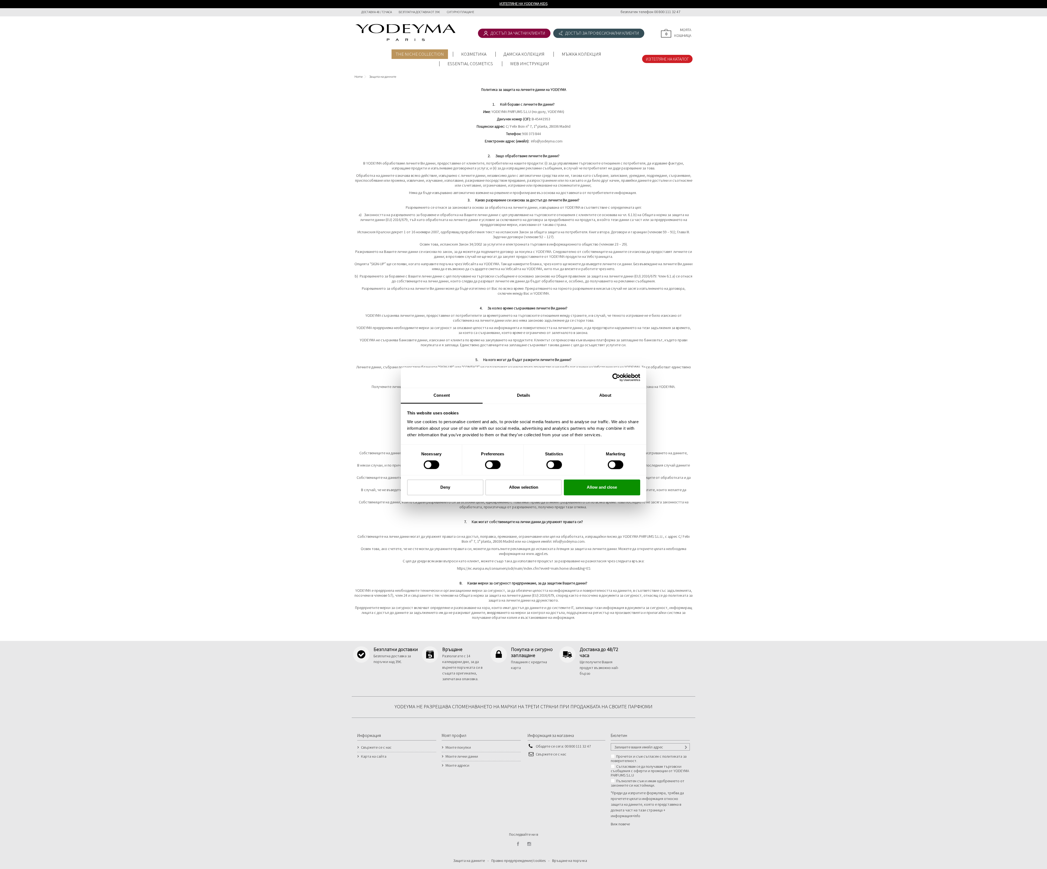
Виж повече (620, 824)
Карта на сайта (373, 756)
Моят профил (454, 735)
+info (636, 815)
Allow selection (523, 487)
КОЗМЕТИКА (473, 54)
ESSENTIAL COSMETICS (470, 64)
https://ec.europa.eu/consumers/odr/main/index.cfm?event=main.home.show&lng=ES (523, 568)
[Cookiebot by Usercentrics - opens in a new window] (616, 377)
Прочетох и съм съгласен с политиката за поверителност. (649, 758)
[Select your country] (686, 12)
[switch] (487, 462)
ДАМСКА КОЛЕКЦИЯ (524, 54)
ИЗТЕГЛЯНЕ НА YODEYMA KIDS (523, 3)
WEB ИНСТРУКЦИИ (529, 64)
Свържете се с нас (376, 747)
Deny (445, 487)
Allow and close (602, 487)
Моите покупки (458, 747)
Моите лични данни (462, 756)
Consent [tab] (442, 395)
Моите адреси (457, 765)
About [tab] (605, 395)
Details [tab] (523, 395)
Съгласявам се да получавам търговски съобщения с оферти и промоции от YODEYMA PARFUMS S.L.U (650, 771)
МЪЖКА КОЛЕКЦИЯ (581, 54)
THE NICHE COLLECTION (420, 54)
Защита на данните (469, 860)
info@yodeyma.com (546, 141)
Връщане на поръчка (569, 860)
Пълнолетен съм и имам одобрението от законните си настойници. (647, 783)
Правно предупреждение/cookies (518, 860)
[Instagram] (529, 844)
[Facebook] (518, 844)
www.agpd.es (536, 553)
